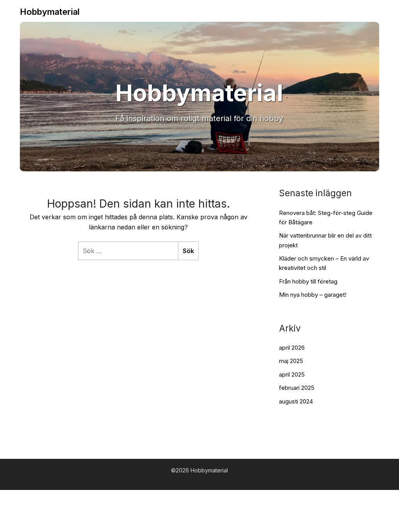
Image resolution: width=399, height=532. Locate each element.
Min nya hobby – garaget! (312, 294)
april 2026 (292, 347)
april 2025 (292, 374)
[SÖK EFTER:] (128, 250)
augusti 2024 (296, 401)
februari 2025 (296, 387)
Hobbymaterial (49, 12)
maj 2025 (291, 361)
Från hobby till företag (308, 281)
